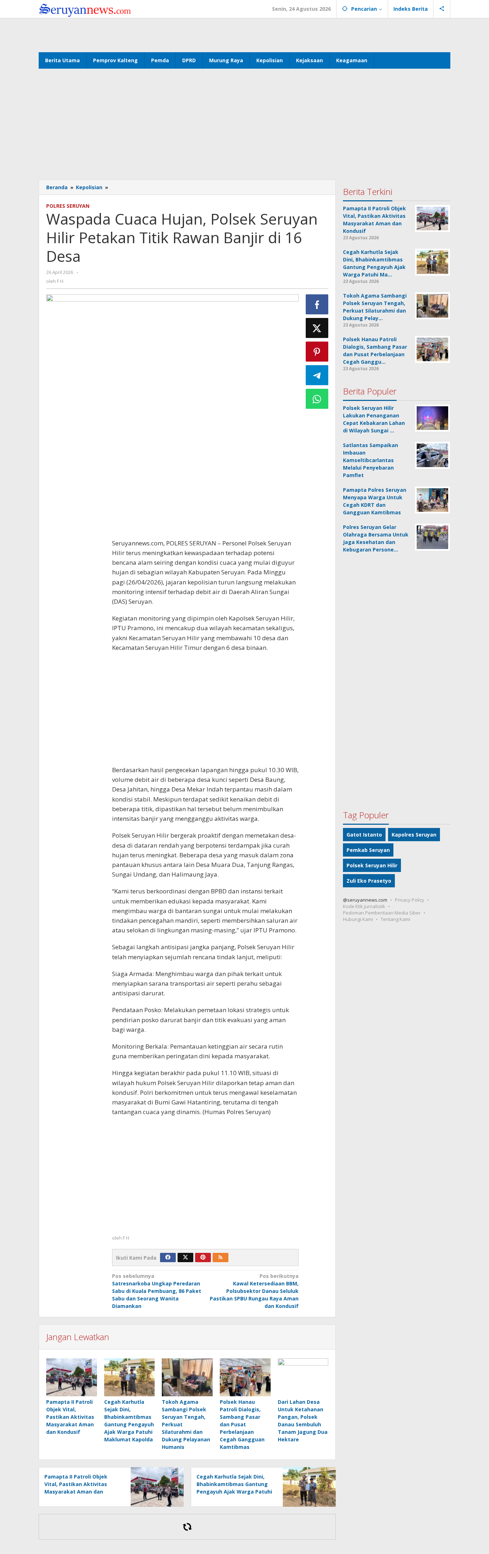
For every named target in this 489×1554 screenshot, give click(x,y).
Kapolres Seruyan (414, 834)
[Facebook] (168, 1257)
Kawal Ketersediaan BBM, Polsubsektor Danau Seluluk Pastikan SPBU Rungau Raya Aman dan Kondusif (254, 1291)
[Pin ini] (317, 352)
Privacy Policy (409, 900)
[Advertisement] (244, 34)
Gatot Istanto (364, 834)
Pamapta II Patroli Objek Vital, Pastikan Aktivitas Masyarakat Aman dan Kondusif (70, 1416)
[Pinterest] (203, 1257)
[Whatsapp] (317, 399)
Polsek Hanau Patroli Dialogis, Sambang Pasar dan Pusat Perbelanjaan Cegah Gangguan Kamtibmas (242, 1424)
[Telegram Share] (317, 375)
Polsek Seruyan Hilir (372, 865)
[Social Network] (442, 9)
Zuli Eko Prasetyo (369, 880)
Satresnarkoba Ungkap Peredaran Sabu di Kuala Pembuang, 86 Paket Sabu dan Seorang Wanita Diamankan (156, 1291)
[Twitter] (185, 1257)
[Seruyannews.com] (85, 8)
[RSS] (220, 1257)
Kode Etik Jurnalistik (364, 906)
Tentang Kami (395, 919)
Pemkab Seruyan (368, 850)
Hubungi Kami (358, 919)
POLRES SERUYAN (67, 205)
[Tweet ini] (317, 328)
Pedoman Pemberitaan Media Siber (382, 913)
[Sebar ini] (317, 304)
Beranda (57, 187)
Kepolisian (89, 187)
